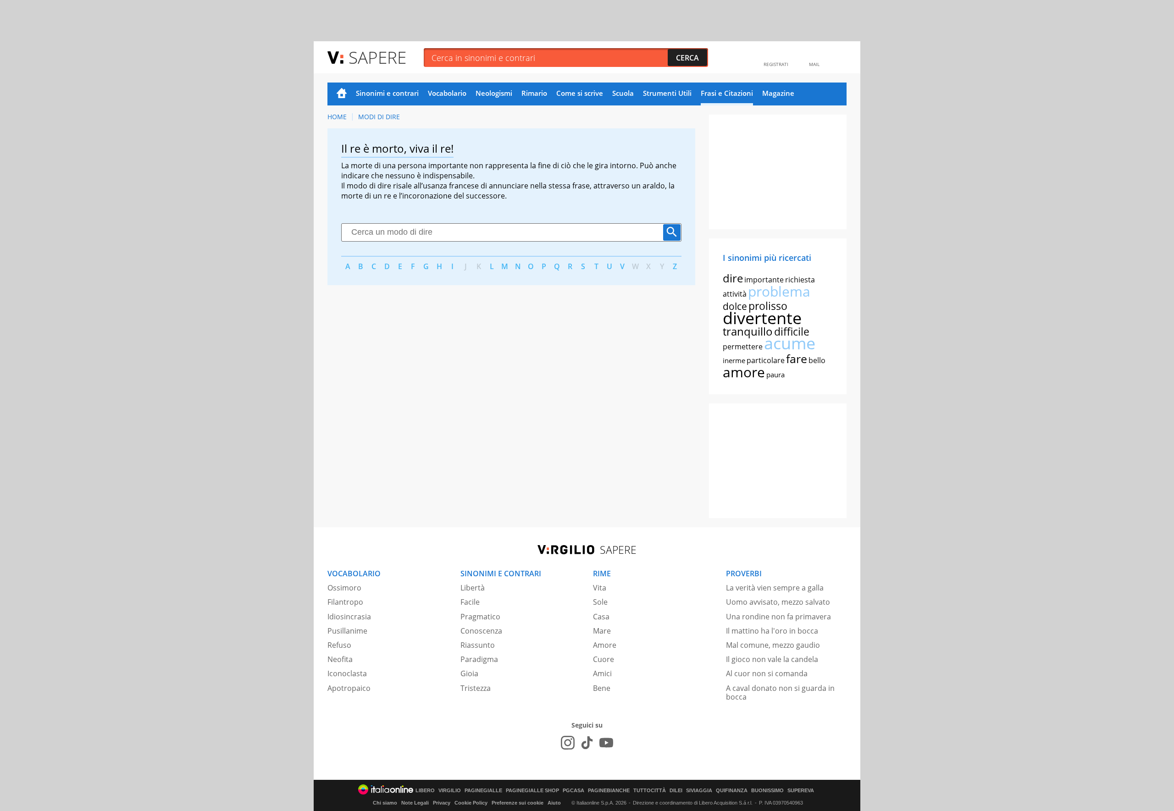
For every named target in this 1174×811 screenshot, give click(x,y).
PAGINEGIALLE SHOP (532, 790)
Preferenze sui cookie (517, 802)
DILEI (676, 790)
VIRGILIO (449, 790)
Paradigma (479, 659)
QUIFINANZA (732, 790)
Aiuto (554, 802)
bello (817, 360)
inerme (734, 360)
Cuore (603, 659)
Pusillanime (347, 631)
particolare (766, 360)
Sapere (377, 57)
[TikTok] (587, 742)
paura (775, 374)
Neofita (340, 659)
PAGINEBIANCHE (609, 790)
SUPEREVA (800, 790)
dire (733, 278)
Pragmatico (480, 617)
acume (789, 343)
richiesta (800, 280)
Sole (600, 602)
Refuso (339, 645)
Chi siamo (385, 802)
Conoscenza (481, 631)
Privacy (441, 802)
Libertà (472, 588)
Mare (602, 631)
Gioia (469, 673)
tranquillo (748, 331)
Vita (599, 588)
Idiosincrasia (349, 617)
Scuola (623, 93)
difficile (791, 331)
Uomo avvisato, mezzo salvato (778, 602)
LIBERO (425, 790)
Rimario (534, 93)
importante (764, 280)
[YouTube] (606, 742)
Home (342, 94)
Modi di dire (379, 116)
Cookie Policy (470, 802)
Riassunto (477, 645)
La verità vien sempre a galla (775, 588)
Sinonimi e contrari (387, 93)
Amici (602, 673)
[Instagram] (567, 742)
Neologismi (494, 93)
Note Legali (415, 802)
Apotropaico (349, 688)
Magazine (778, 93)
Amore (604, 645)
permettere (743, 347)
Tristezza (475, 688)
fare (796, 358)
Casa (601, 617)
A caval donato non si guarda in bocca (780, 692)
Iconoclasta (347, 673)
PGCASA (573, 790)
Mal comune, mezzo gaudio (773, 645)
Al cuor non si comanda (767, 673)
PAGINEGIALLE (483, 790)
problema (779, 291)
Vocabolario (447, 93)
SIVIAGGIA (699, 790)
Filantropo (345, 602)
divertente (762, 318)
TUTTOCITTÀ (649, 790)
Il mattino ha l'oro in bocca (772, 631)
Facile (470, 602)
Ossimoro (344, 588)
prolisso (767, 305)
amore (744, 372)
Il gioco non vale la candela (772, 659)
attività (735, 294)
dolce (735, 306)
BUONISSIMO (767, 790)
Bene (601, 688)
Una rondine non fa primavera (778, 617)
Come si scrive (579, 93)
